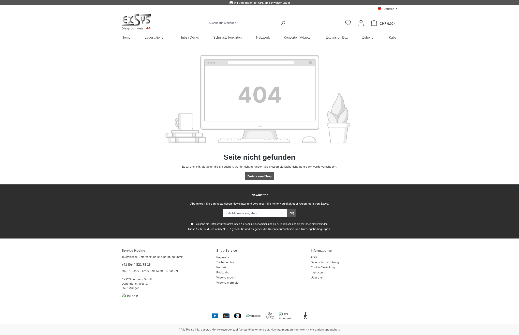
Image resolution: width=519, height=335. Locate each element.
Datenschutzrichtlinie (281, 229)
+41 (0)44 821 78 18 (136, 264)
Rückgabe (222, 272)
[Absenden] (291, 213)
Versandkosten (248, 329)
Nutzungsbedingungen (315, 229)
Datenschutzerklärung (325, 262)
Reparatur (222, 257)
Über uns (317, 277)
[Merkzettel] (348, 23)
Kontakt (221, 267)
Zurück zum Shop (259, 176)
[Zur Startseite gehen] (137, 22)
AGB (279, 224)
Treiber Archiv (225, 262)
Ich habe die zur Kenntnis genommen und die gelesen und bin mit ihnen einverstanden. (262, 224)
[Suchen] (283, 23)
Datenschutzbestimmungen (225, 224)
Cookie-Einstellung (323, 267)
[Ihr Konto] (361, 23)
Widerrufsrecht (225, 277)
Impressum (318, 272)
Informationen (321, 250)
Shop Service (226, 250)
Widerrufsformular (227, 282)
